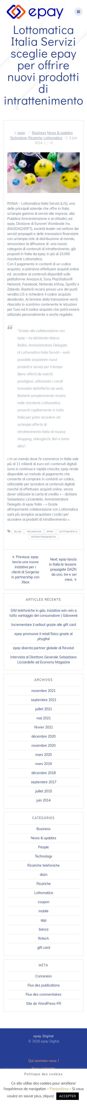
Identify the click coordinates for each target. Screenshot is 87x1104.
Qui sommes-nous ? (43, 1061)
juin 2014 (43, 800)
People (43, 847)
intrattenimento (43, 536)
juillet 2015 (43, 791)
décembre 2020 (43, 736)
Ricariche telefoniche (43, 865)
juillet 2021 (43, 709)
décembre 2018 (43, 773)
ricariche (34, 531)
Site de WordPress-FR (43, 1003)
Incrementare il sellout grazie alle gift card (43, 625)
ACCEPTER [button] (67, 1096)
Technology (18, 138)
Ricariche (35, 138)
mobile (43, 911)
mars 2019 (43, 764)
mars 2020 (43, 754)
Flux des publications (44, 985)
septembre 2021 (43, 700)
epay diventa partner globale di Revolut (43, 648)
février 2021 (43, 727)
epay (21, 133)
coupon (43, 902)
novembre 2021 (43, 691)
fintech (43, 938)
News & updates (60, 133)
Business (39, 133)
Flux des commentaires (43, 994)
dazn (43, 874)
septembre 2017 (43, 782)
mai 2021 (43, 718)
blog (18, 531)
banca (43, 929)
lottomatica (68, 531)
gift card (43, 947)
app (43, 920)
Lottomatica (53, 138)
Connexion (43, 976)
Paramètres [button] (59, 1088)
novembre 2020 (43, 745)
